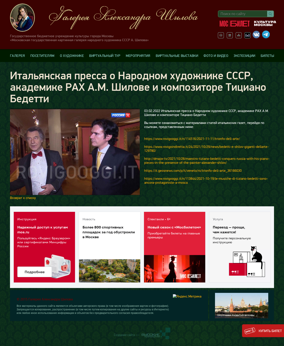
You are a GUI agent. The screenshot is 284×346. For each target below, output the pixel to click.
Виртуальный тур (104, 56)
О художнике (72, 56)
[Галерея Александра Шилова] (108, 18)
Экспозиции (244, 56)
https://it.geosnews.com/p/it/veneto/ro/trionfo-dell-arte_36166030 (193, 170)
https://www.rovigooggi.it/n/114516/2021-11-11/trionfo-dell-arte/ (192, 139)
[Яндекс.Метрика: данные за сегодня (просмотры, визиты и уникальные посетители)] (187, 296)
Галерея (17, 56)
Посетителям (42, 56)
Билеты (267, 56)
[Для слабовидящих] (247, 37)
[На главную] (221, 37)
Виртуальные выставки (177, 56)
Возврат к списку (23, 198)
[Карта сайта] (239, 37)
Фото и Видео (215, 56)
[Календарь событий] (230, 37)
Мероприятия (138, 56)
